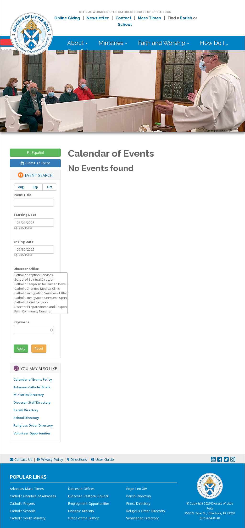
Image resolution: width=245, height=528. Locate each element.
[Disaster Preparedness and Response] (40, 307)
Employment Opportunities (89, 503)
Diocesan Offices (81, 488)
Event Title (22, 195)
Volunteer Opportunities (32, 433)
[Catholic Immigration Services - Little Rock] (40, 293)
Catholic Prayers (22, 503)
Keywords (21, 322)
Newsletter (98, 18)
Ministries (112, 42)
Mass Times (149, 18)
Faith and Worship (162, 42)
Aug (21, 187)
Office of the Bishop (83, 518)
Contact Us (23, 459)
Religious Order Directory (33, 425)
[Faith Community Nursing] (40, 311)
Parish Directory (26, 410)
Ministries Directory (29, 395)
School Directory (26, 418)
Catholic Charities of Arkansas (33, 496)
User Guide (104, 459)
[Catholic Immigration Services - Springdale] (40, 297)
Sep (35, 187)
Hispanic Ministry (81, 511)
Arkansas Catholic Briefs (32, 387)
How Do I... (214, 42)
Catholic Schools (22, 511)
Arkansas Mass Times (27, 488)
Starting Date (25, 214)
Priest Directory (138, 503)
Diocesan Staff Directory (32, 402)
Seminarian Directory (142, 518)
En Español (35, 152)
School (125, 24)
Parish (186, 18)
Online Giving (67, 18)
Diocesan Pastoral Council (88, 496)
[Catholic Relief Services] (40, 302)
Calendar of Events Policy (33, 379)
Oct (49, 187)
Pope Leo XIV (136, 488)
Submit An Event (37, 163)
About (76, 42)
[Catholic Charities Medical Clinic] (40, 288)
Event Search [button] (39, 175)
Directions (78, 459)
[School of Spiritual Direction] (40, 279)
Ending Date (23, 241)
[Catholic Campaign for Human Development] (40, 284)
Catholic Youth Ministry (27, 518)
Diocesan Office (26, 269)
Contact (123, 18)
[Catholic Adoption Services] (40, 275)
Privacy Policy (51, 459)
